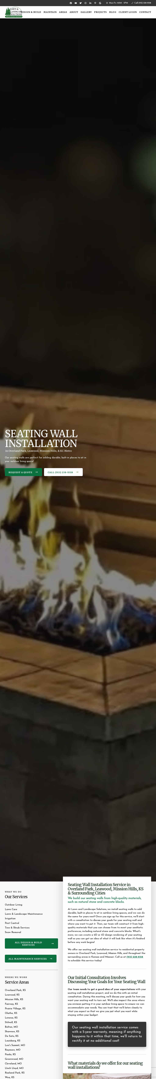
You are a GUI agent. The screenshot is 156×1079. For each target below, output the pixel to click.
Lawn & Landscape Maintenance (24, 914)
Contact (145, 12)
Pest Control (12, 923)
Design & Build (31, 12)
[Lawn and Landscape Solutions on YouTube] (75, 3)
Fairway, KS (11, 1004)
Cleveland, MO (13, 1063)
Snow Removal (13, 932)
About (74, 12)
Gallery (86, 12)
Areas (63, 12)
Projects (100, 12)
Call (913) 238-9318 (142, 3)
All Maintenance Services (28, 958)
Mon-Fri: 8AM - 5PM (118, 3)
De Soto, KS (11, 1036)
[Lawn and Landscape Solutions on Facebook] (70, 3)
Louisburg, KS (12, 1041)
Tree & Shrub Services (17, 928)
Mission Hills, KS (14, 999)
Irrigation (10, 918)
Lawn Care (11, 909)
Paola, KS (10, 1054)
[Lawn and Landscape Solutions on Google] (100, 3)
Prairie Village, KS (15, 1008)
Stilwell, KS (11, 1022)
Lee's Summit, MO (15, 1045)
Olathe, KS (11, 1013)
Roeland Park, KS (15, 1073)
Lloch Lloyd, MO (14, 1068)
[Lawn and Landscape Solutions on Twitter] (80, 3)
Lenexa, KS (11, 1018)
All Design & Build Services (28, 943)
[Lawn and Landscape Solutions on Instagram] (85, 3)
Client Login (128, 12)
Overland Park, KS (15, 990)
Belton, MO (11, 1027)
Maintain (50, 12)
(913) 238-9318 (135, 957)
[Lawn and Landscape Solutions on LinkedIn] (90, 3)
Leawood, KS (12, 995)
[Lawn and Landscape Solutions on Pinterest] (95, 3)
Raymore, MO (12, 1050)
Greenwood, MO (14, 1059)
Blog (112, 12)
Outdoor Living (13, 905)
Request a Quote (20, 472)
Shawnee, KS (12, 1031)
